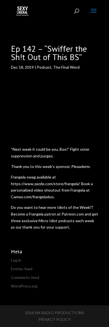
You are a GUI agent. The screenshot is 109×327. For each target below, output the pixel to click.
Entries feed (21, 268)
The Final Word (66, 67)
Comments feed (25, 277)
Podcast (44, 67)
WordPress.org (24, 286)
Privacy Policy (54, 319)
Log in (16, 260)
